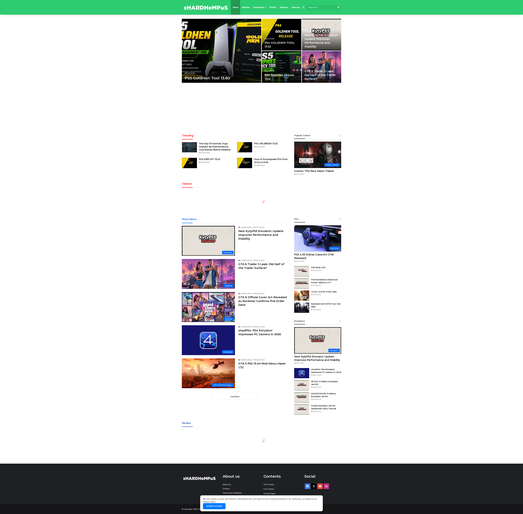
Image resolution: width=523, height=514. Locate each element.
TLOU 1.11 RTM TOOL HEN (324, 292)
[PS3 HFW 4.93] (301, 271)
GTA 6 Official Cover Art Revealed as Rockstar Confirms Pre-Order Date (262, 301)
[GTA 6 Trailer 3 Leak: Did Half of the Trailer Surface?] (321, 67)
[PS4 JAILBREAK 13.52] (244, 147)
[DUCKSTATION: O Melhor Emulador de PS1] (301, 397)
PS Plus (272, 7)
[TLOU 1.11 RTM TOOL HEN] (301, 295)
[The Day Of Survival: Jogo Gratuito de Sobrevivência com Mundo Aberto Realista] (189, 147)
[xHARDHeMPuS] (205, 7)
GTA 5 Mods (269, 484)
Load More (234, 396)
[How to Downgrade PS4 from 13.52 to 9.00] (244, 163)
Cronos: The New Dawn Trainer (314, 171)
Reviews (284, 7)
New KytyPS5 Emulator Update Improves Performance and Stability (260, 234)
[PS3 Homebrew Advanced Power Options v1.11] (301, 283)
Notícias (246, 7)
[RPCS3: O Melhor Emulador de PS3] (301, 385)
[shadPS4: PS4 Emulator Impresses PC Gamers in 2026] (301, 373)
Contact (226, 489)
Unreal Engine (270, 493)
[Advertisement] (261, 109)
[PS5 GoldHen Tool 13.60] (221, 51)
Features (296, 7)
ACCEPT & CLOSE (214, 506)
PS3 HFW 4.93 (318, 267)
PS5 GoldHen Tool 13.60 (207, 78)
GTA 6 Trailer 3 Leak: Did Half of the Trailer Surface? (320, 75)
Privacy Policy (209, 502)
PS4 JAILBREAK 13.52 (266, 143)
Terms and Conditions (232, 493)
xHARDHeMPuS (246, 227)
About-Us (227, 484)
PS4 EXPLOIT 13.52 (209, 159)
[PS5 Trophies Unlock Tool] (281, 67)
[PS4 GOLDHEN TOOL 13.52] (281, 35)
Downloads (258, 7)
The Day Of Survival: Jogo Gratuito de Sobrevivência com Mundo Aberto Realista (214, 146)
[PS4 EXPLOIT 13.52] (189, 163)
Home (235, 7)
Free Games (269, 489)
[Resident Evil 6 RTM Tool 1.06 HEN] (301, 308)
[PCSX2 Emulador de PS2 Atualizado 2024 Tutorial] (301, 409)
